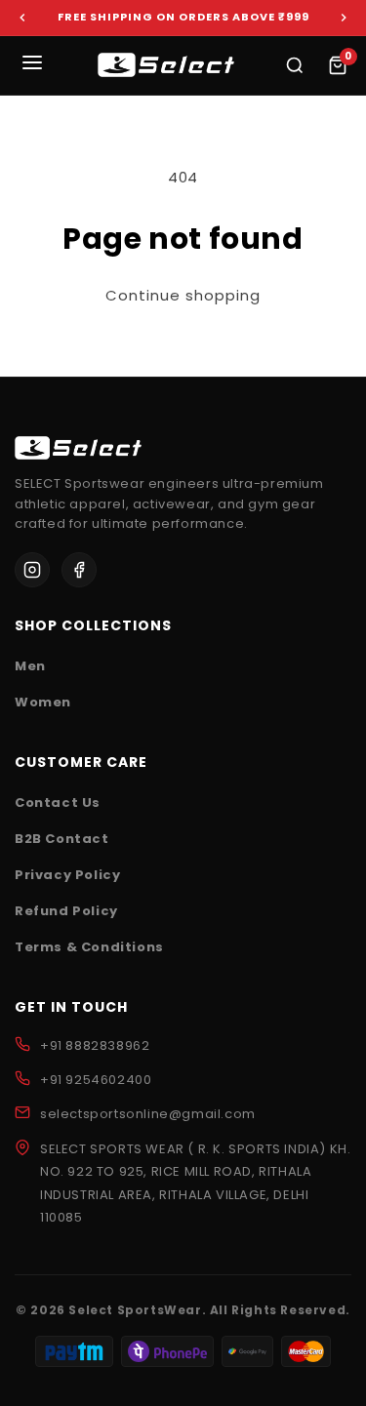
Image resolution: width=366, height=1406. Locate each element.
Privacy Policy (67, 874)
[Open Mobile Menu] (32, 65)
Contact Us (58, 802)
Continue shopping (183, 295)
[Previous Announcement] (22, 17)
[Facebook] (79, 569)
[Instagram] (32, 569)
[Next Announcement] (343, 17)
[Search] (294, 65)
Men (30, 666)
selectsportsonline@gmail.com (148, 1114)
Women (43, 702)
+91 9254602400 (95, 1079)
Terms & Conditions (89, 947)
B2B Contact (62, 838)
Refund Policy (66, 911)
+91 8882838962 (94, 1045)
